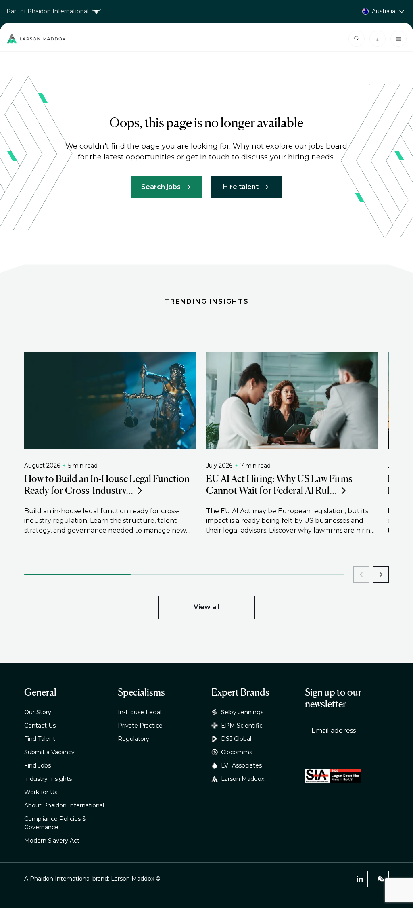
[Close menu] (398, 39)
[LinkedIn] (360, 879)
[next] (381, 574)
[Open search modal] (356, 39)
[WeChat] (381, 879)
